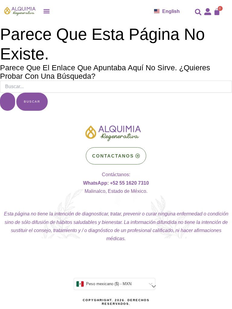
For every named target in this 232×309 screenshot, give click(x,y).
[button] (47, 11)
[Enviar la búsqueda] (7, 102)
